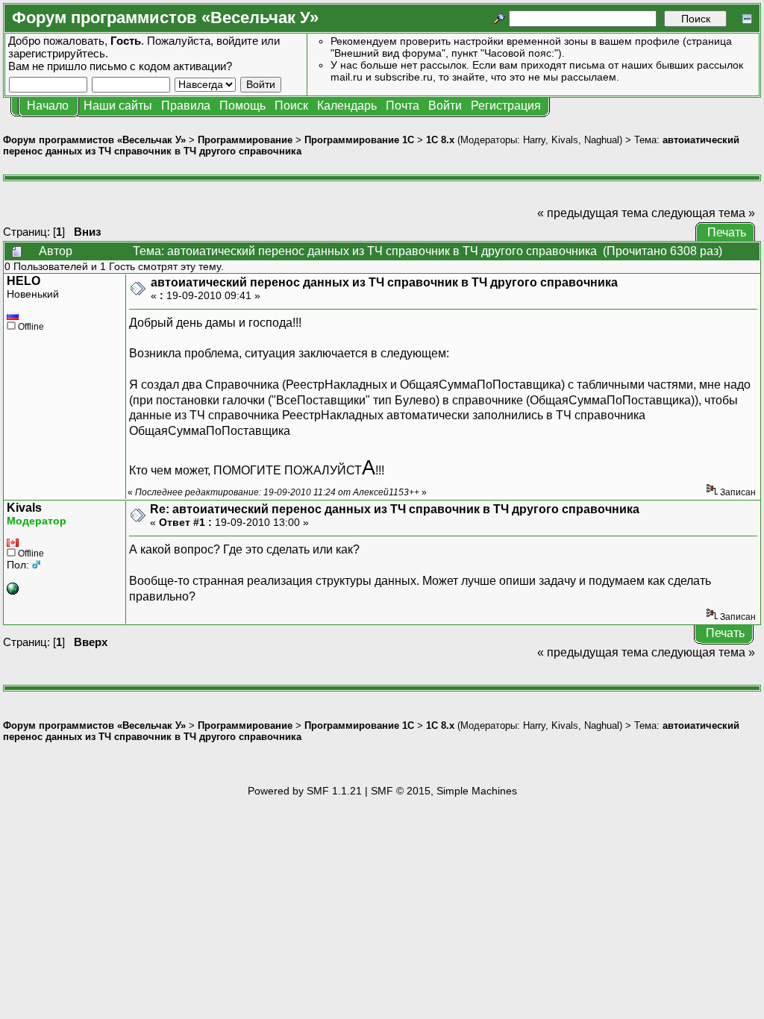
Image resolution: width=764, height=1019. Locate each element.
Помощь (242, 105)
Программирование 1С (359, 139)
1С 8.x (440, 139)
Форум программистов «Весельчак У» (94, 139)
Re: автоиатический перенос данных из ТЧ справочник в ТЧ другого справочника (394, 509)
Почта (402, 105)
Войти (445, 105)
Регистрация (506, 105)
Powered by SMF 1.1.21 (305, 791)
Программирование (245, 139)
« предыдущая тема (592, 213)
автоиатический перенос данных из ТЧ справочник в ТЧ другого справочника (384, 282)
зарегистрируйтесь (56, 53)
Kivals (564, 139)
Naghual (601, 139)
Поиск (291, 105)
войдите (237, 40)
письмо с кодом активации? (161, 66)
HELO (23, 281)
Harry (534, 139)
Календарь (347, 105)
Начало (48, 105)
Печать (726, 232)
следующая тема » (703, 213)
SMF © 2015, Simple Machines (444, 791)
